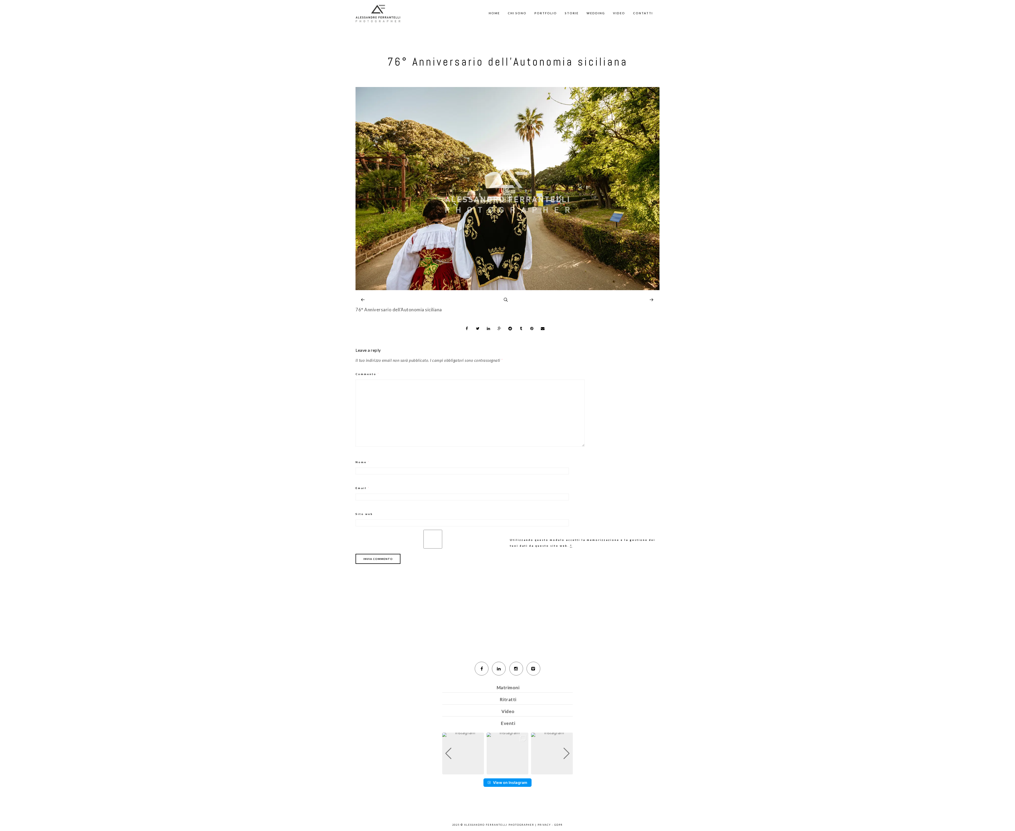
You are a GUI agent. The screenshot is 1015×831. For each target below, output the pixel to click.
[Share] (467, 328)
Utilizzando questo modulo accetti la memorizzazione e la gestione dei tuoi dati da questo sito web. (582, 542)
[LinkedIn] (498, 668)
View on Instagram (510, 782)
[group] (463, 753)
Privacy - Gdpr (550, 824)
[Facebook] (481, 668)
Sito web (364, 513)
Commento (368, 374)
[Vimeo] (533, 668)
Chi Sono (517, 13)
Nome (363, 462)
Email (363, 488)
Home (494, 13)
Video (619, 13)
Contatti (643, 13)
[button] (507, 771)
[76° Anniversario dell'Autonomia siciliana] (507, 288)
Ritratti (508, 699)
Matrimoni (508, 687)
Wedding (596, 13)
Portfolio (545, 13)
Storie (572, 13)
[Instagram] (516, 668)
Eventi (508, 723)
